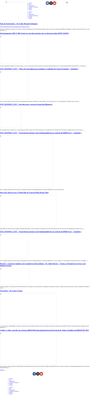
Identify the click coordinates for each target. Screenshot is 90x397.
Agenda (30, 9)
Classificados (31, 5)
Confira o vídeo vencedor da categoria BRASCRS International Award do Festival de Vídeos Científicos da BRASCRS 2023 (44, 330)
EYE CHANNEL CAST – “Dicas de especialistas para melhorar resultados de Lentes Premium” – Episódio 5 (39, 69)
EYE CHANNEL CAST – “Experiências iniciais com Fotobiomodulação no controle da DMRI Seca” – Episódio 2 (40, 133)
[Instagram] (51, 3)
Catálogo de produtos (33, 7)
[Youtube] (54, 3)
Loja (29, 4)
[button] (67, 2)
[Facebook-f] (34, 374)
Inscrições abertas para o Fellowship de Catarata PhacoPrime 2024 (24, 193)
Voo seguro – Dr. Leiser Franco (11, 291)
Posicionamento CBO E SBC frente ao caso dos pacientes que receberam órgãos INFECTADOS (34, 33)
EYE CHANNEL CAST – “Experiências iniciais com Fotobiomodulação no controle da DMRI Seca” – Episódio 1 (40, 232)
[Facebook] (47, 3)
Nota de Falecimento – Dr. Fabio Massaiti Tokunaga (18, 24)
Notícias (30, 3)
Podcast (30, 8)
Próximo (2, 370)
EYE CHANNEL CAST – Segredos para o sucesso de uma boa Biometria (26, 104)
